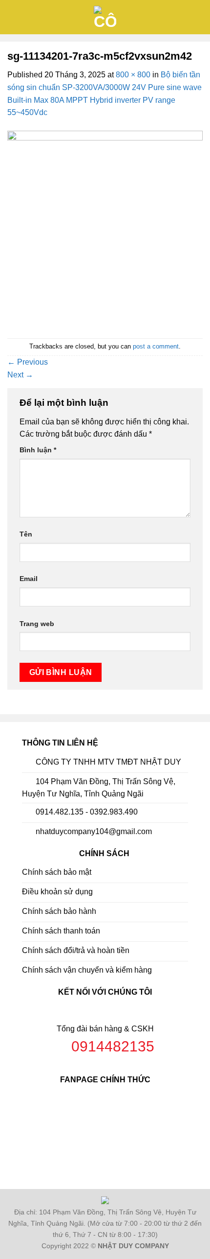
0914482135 (112, 1046)
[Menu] (13, 17)
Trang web (37, 624)
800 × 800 (133, 74)
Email (29, 579)
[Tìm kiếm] (199, 16)
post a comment (156, 346)
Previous (27, 362)
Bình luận (38, 450)
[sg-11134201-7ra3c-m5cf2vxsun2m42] (105, 228)
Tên (26, 534)
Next (20, 375)
